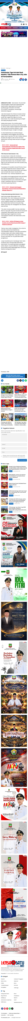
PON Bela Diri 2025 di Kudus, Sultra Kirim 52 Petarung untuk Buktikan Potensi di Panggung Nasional (7, 424)
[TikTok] (12, 1009)
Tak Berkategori (4, 985)
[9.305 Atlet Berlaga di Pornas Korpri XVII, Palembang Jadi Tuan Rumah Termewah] (21, 403)
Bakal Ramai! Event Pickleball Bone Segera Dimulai (6, 410)
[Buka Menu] (24, 24)
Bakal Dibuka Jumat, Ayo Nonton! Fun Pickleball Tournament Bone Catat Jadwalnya (21, 396)
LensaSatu (6, 79)
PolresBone (16, 995)
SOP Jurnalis (10, 1015)
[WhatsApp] (26, 380)
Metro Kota (3, 981)
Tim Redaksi (4, 1013)
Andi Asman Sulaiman (6, 1000)
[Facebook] (18, 380)
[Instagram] (5, 1009)
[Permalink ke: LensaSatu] (2, 79)
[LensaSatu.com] (6, 24)
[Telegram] (23, 380)
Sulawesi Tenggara (18, 979)
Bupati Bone (4, 995)
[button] (21, 24)
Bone (15, 983)
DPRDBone (3, 998)
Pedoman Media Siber (14, 1013)
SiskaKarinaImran (18, 1002)
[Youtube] (7, 1009)
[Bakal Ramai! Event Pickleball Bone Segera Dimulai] (7, 403)
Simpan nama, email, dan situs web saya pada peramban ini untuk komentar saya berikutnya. (14, 456)
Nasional (16, 981)
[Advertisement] (14, 52)
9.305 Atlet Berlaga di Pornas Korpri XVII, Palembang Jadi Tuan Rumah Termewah (20, 410)
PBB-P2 (15, 998)
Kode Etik (3, 1015)
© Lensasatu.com (5, 1017)
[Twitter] (20, 380)
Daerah (3, 391)
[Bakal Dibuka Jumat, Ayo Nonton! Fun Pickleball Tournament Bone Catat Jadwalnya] (21, 389)
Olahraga (3, 70)
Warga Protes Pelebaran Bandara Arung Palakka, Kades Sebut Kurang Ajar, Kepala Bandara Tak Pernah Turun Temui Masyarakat (7, 396)
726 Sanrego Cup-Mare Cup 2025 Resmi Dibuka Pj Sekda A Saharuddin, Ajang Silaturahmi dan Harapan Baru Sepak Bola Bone (20, 424)
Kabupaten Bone (5, 993)
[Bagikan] (26, 79)
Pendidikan (3, 987)
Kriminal (16, 985)
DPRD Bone (3, 1002)
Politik (2, 983)
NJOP (15, 1000)
